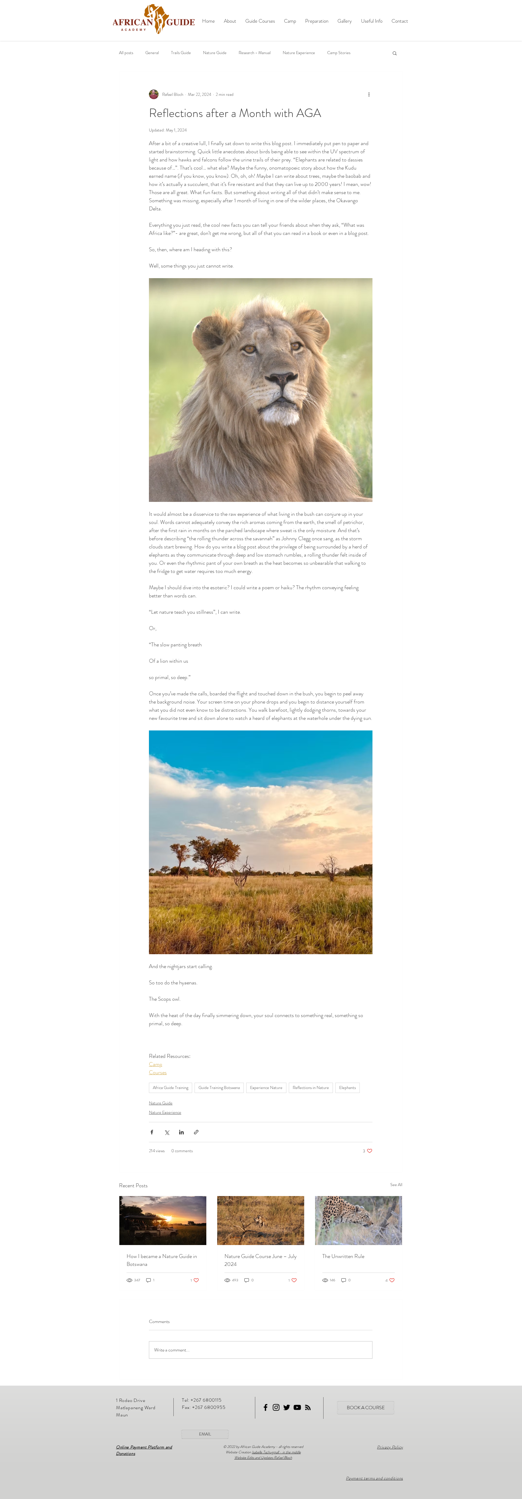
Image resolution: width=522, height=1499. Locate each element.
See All (396, 1185)
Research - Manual (255, 53)
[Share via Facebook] (152, 1132)
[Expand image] (260, 390)
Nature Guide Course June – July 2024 (260, 1260)
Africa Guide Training (170, 1087)
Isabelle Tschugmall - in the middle (276, 1452)
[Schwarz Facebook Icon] (265, 1407)
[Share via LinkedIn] (181, 1132)
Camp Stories (338, 53)
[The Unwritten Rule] (358, 1220)
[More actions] (368, 94)
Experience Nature (266, 1087)
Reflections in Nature (311, 1087)
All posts (126, 53)
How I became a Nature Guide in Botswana (162, 1260)
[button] (395, 52)
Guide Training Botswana (219, 1087)
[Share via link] (196, 1132)
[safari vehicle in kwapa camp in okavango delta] (162, 1220)
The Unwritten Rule (343, 1256)
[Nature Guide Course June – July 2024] (260, 1220)
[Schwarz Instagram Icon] (276, 1407)
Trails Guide (181, 53)
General (152, 53)
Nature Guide (215, 53)
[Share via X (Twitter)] (166, 1132)
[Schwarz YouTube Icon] (297, 1407)
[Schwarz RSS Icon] (307, 1407)
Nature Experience (299, 53)
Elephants (347, 1087)
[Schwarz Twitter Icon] (286, 1407)
